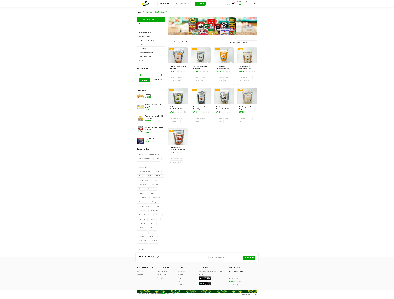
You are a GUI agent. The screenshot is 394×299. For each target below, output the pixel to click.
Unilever (153, 245)
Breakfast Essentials (145, 32)
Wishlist (180, 274)
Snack (153, 232)
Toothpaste (142, 245)
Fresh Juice (154, 184)
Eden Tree (159, 176)
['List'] (172, 42)
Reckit (141, 227)
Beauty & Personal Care (146, 28)
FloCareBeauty (143, 180)
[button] (243, 3)
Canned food (143, 167)
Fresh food (142, 184)
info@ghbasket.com (235, 281)
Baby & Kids (142, 24)
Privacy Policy (141, 274)
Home (139, 12)
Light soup (142, 210)
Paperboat (142, 219)
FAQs (159, 281)
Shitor (150, 227)
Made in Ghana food (145, 215)
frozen (141, 189)
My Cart (180, 281)
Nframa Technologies (167, 293)
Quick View (171, 81)
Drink (149, 176)
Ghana (152, 193)
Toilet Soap (142, 240)
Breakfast (155, 163)
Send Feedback (162, 271)
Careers (139, 281)
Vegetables (142, 249)
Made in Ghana (155, 210)
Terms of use (141, 278)
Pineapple (142, 223)
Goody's (154, 202)
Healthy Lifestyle (144, 206)
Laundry (156, 206)
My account (181, 271)
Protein (152, 223)
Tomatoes (154, 240)
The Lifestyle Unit (154, 236)
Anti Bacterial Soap (145, 158)
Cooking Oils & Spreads (146, 40)
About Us (140, 271)
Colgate (157, 171)
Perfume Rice (154, 219)
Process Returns (162, 274)
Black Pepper (143, 163)
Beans (157, 158)
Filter (144, 80)
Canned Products (144, 36)
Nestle (158, 215)
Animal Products (154, 154)
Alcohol (141, 154)
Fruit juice (142, 193)
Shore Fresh (142, 232)
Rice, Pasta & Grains (145, 57)
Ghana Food (142, 48)
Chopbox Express (144, 171)
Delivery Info (161, 278)
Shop (179, 278)
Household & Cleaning (146, 52)
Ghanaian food (156, 197)
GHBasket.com (246, 294)
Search (201, 3)
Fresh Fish (156, 180)
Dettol (141, 176)
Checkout (181, 284)
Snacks (141, 61)
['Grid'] (169, 42)
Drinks (141, 44)
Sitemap (254, 294)
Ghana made (143, 202)
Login (228, 4)
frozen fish (151, 189)
